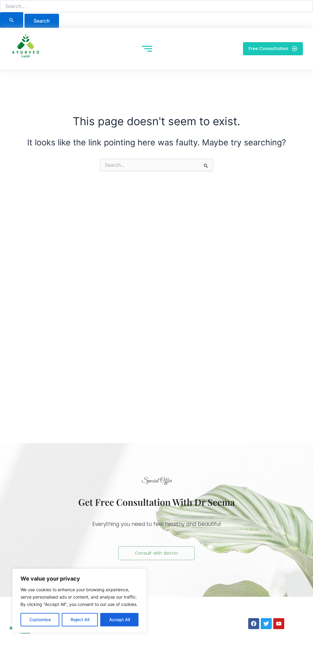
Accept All (119, 619)
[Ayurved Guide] (25, 47)
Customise (40, 619)
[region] (79, 601)
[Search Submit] (11, 20)
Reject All (80, 619)
